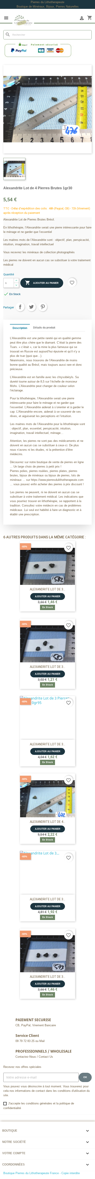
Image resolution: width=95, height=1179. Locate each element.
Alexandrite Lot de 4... (47, 821)
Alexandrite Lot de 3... (47, 589)
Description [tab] (20, 328)
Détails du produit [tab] (44, 327)
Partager (20, 306)
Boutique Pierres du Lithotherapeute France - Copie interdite (41, 1173)
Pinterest (42, 306)
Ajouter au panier (42, 282)
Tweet (31, 306)
